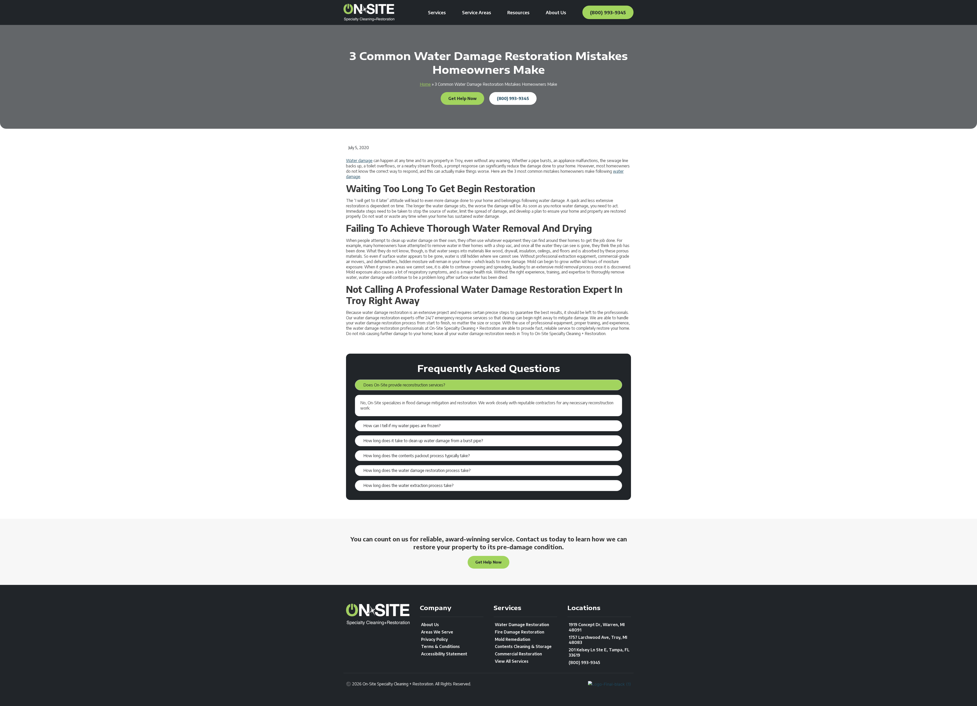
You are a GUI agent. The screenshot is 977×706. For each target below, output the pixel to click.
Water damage (359, 160)
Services (437, 12)
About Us (556, 12)
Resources (518, 12)
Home (425, 84)
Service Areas (476, 12)
